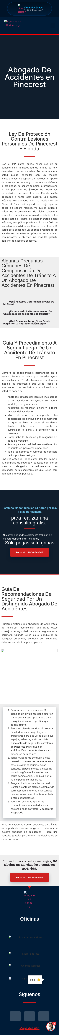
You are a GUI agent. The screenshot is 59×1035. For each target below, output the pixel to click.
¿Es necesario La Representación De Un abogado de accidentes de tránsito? (27, 312)
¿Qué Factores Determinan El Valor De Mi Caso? (28, 303)
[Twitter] (15, 1016)
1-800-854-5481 (33, 8)
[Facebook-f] (29, 1016)
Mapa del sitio (29, 1028)
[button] (53, 25)
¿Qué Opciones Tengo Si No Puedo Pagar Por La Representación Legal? (26, 322)
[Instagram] (43, 1016)
